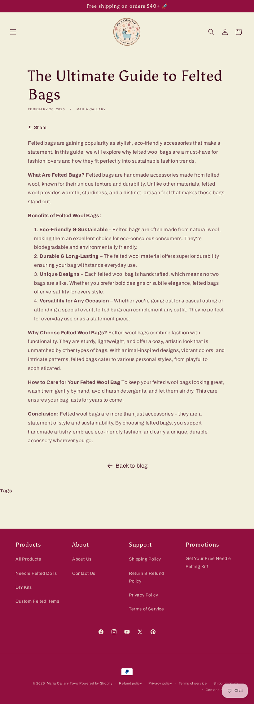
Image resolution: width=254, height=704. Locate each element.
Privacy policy (160, 683)
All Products (28, 559)
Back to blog (132, 466)
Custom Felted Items (37, 601)
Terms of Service (146, 609)
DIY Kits (23, 587)
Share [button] (40, 127)
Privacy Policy (143, 595)
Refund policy (130, 683)
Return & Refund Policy (146, 577)
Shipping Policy (145, 559)
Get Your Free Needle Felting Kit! (208, 562)
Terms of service (193, 683)
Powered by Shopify (96, 683)
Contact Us (83, 573)
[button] (13, 32)
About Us (82, 559)
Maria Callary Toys (62, 683)
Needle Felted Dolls (36, 573)
